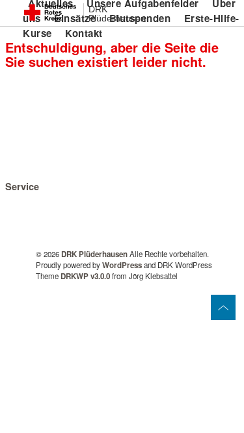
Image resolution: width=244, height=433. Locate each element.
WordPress (122, 265)
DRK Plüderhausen (117, 14)
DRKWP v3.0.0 (85, 276)
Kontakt (84, 33)
